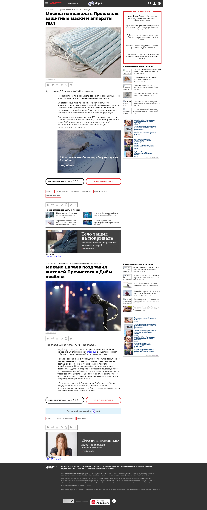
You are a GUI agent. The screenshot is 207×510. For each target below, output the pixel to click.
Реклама (97, 466)
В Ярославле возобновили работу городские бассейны (88, 159)
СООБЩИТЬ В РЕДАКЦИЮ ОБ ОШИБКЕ (101, 469)
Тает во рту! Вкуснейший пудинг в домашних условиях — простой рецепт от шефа (146, 309)
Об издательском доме (70, 466)
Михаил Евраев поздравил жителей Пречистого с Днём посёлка (142, 47)
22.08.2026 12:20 (51, 263)
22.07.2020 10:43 (51, 10)
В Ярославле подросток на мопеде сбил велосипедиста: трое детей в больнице (142, 37)
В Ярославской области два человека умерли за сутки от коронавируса (66, 215)
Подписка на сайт (68, 469)
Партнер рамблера (82, 501)
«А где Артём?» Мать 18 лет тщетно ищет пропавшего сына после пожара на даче (146, 269)
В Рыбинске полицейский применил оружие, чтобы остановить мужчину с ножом (142, 56)
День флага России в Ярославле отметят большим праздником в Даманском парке (142, 18)
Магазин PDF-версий (111, 466)
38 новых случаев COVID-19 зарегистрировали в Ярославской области (106, 222)
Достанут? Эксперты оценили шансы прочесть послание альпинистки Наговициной (147, 71)
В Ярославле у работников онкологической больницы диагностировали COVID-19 (66, 222)
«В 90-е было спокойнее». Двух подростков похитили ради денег (146, 284)
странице (91, 352)
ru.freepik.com (51, 333)
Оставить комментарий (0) (103, 181)
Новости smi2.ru (53, 256)
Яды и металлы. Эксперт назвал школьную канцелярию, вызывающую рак (145, 79)
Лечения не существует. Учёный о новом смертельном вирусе (145, 94)
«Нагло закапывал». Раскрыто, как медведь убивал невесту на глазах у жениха (146, 301)
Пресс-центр (86, 466)
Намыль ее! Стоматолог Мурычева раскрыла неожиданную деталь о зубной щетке (146, 277)
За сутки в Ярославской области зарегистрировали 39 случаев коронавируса (106, 215)
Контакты (81, 469)
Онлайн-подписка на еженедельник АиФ (136, 466)
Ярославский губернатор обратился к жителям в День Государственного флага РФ (142, 28)
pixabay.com (50, 79)
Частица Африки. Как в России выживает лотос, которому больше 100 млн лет (146, 87)
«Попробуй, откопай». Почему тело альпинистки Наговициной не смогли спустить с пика (146, 293)
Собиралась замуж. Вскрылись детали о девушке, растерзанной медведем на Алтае (145, 111)
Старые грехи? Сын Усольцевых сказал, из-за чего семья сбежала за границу (146, 103)
